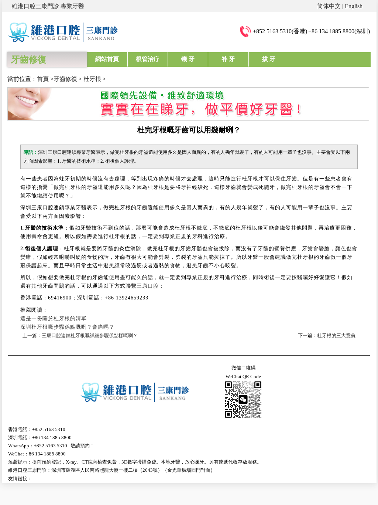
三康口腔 (148, 286)
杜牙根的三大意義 (336, 335)
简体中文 (329, 6)
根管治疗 (147, 59)
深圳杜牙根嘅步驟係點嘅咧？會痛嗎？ (67, 327)
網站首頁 (107, 59)
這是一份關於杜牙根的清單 (53, 318)
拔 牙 (268, 59)
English (353, 6)
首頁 (43, 79)
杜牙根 (92, 79)
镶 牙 (188, 59)
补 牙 (228, 59)
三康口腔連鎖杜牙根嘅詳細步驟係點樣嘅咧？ (90, 335)
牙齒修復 (65, 79)
